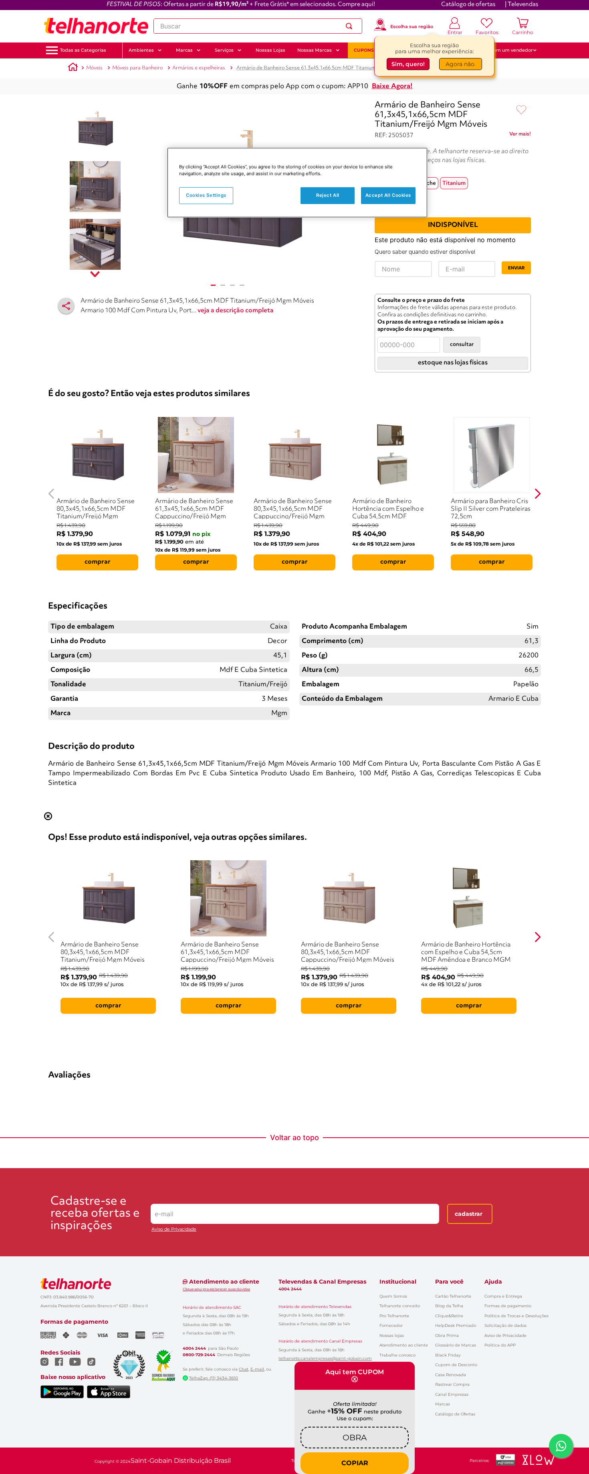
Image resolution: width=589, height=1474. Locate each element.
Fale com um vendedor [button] (506, 50)
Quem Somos (393, 1296)
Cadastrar (468, 1213)
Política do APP (500, 1345)
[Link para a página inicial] (73, 68)
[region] (297, 183)
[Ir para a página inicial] (96, 26)
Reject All (327, 195)
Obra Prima (447, 1335)
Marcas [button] (184, 50)
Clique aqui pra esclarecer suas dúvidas (216, 1289)
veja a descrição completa (236, 310)
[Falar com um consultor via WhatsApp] (561, 1446)
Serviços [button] (224, 50)
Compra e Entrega (503, 1296)
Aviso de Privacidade (173, 1229)
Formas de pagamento (507, 1305)
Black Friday (447, 1355)
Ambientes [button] (141, 50)
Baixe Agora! (392, 86)
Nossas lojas (391, 1335)
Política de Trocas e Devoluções (516, 1315)
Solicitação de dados (505, 1325)
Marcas (442, 1404)
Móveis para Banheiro (137, 68)
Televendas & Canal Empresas (322, 1281)
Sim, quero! (408, 63)
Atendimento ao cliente (403, 1345)
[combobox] (257, 26)
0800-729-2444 (199, 1355)
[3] (232, 285)
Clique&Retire (449, 1315)
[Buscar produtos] (350, 26)
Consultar (462, 344)
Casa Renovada (450, 1374)
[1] (213, 285)
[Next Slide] (537, 493)
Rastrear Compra (452, 1384)
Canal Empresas (451, 1394)
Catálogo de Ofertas (455, 1414)
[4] (242, 285)
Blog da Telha (449, 1305)
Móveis (94, 68)
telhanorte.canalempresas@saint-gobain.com (325, 1358)
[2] (223, 285)
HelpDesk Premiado (455, 1325)
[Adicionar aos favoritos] (521, 110)
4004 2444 (194, 1348)
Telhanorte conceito (399, 1305)
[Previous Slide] (51, 493)
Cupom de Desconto (456, 1364)
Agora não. (461, 63)
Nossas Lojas (270, 50)
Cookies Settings (206, 195)
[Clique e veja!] (520, 135)
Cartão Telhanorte (453, 1296)
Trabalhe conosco (397, 1355)
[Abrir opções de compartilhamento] (66, 306)
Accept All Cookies (388, 195)
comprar (98, 562)
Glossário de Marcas (455, 1345)
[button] (83, 50)
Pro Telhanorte (394, 1315)
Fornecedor (391, 1325)
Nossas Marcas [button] (314, 50)
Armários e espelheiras (198, 68)
